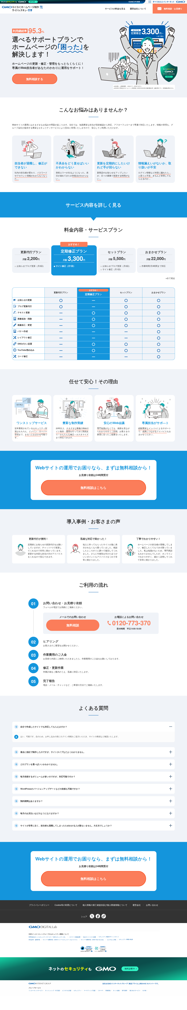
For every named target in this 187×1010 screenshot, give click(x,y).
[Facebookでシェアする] (98, 916)
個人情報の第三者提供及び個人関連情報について (105, 905)
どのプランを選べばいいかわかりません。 (39, 764)
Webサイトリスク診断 (89, 937)
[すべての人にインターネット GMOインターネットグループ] (169, 2)
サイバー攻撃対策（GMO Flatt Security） (93, 939)
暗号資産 (124, 990)
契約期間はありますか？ (31, 801)
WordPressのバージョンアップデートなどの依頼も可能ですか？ (50, 788)
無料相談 (72, 625)
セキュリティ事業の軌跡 (126, 939)
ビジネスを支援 (66, 990)
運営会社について (138, 8)
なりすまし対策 (111, 939)
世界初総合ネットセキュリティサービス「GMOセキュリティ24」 (47, 937)
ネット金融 (116, 990)
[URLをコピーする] (103, 916)
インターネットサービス (36, 990)
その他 (144, 990)
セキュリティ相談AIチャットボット (109, 936)
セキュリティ (77, 990)
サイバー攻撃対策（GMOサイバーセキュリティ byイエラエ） (60, 939)
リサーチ (100, 990)
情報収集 (108, 990)
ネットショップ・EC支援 (52, 990)
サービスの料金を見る (115, 8)
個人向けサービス (135, 990)
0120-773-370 (131, 623)
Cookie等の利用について (66, 905)
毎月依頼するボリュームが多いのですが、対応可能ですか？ (47, 776)
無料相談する (34, 79)
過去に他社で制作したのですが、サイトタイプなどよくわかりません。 (52, 752)
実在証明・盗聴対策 (34, 939)
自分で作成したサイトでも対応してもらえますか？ (43, 726)
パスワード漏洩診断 (74, 937)
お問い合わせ (152, 905)
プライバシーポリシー (39, 905)
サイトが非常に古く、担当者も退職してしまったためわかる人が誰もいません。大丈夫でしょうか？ (66, 825)
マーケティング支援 (89, 990)
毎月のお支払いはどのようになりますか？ (39, 813)
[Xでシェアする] (92, 916)
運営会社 (137, 905)
